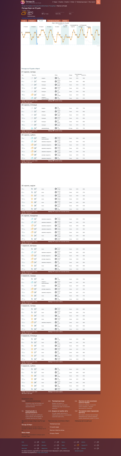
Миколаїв (24, 448)
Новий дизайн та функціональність (31, 411)
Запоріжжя (25, 445)
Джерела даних (79, 451)
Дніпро (83, 442)
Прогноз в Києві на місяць (57, 430)
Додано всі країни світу (60, 411)
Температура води (82, 2)
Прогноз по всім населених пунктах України (88, 401)
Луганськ (64, 448)
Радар (55, 2)
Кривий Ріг (84, 445)
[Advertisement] (60, 57)
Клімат (73, 2)
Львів (63, 445)
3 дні (24, 20)
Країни (67, 2)
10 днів (41, 20)
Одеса (63, 442)
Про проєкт (92, 2)
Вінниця (84, 448)
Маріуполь (44, 448)
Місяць (65, 20)
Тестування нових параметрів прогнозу (89, 411)
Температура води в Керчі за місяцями (32, 18)
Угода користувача (42, 452)
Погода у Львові (54, 433)
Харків (43, 442)
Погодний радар (54, 427)
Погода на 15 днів (53, 20)
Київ (23, 442)
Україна (61, 2)
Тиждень (32, 20)
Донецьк (44, 445)
